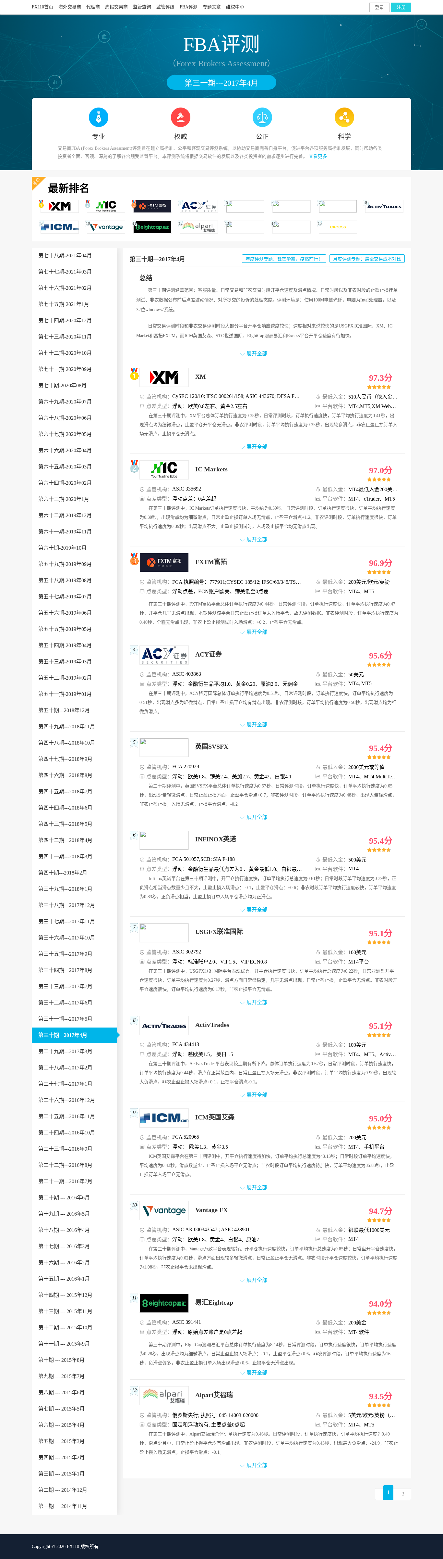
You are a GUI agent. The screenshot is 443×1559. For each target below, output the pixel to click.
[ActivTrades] (184, 1033)
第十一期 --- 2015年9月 (64, 1344)
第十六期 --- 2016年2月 (64, 1262)
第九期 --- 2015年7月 (61, 1376)
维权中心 (235, 7)
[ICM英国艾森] (186, 1126)
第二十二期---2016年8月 (65, 1165)
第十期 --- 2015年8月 (61, 1360)
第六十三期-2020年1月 (63, 499)
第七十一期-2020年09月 (65, 369)
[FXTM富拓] (183, 570)
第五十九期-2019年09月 (65, 564)
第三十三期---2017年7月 (65, 986)
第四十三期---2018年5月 (65, 824)
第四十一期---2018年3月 (65, 856)
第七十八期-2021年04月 (65, 255)
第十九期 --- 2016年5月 (64, 1214)
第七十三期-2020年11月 (65, 336)
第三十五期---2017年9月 (65, 954)
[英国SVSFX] (183, 755)
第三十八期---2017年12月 (66, 905)
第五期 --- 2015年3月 (61, 1441)
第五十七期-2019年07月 (65, 596)
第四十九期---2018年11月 (66, 726)
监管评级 (165, 7)
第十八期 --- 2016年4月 (64, 1230)
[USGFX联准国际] (191, 940)
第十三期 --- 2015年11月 (65, 1311)
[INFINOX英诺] (187, 847)
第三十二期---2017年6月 (65, 1002)
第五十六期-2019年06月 (65, 613)
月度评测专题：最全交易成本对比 (367, 259)
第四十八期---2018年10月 (66, 743)
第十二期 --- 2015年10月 (65, 1327)
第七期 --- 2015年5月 (61, 1409)
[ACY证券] (180, 663)
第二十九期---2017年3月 (65, 1051)
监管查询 (142, 7)
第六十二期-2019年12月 (65, 515)
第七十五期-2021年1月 (63, 304)
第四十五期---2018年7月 (65, 791)
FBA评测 (189, 7)
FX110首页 (42, 7)
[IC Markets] (183, 477)
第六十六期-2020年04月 (65, 450)
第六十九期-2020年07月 (65, 401)
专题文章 (212, 7)
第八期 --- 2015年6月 (61, 1392)
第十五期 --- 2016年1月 (64, 1279)
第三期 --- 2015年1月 (61, 1473)
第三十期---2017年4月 (221, 83)
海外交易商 (69, 7)
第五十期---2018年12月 (64, 710)
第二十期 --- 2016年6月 (64, 1197)
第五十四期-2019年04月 (65, 645)
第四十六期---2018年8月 (65, 775)
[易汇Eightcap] (186, 1311)
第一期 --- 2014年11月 (62, 1506)
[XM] (172, 385)
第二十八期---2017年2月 (65, 1067)
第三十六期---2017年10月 (66, 937)
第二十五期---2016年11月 (66, 1116)
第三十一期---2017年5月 (65, 1019)
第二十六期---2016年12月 (66, 1100)
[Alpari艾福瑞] (186, 1403)
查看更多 (318, 156)
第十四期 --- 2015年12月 (65, 1295)
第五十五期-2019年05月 (65, 629)
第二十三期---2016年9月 (65, 1149)
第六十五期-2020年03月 (65, 466)
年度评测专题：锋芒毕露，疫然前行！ (284, 259)
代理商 (93, 7)
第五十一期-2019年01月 (65, 694)
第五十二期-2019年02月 (65, 678)
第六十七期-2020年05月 (65, 434)
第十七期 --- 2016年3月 (64, 1246)
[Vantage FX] (183, 1218)
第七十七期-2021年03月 (65, 272)
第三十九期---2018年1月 (65, 889)
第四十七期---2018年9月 (65, 759)
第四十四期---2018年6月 (65, 808)
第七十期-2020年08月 (62, 385)
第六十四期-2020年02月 (65, 483)
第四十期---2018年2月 (62, 872)
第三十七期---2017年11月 (66, 921)
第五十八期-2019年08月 (65, 580)
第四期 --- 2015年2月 (61, 1457)
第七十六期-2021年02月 (65, 288)
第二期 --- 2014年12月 (62, 1490)
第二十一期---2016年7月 (65, 1181)
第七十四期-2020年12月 (65, 320)
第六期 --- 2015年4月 (61, 1425)
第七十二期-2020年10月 (65, 353)
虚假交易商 (116, 7)
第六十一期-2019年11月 (65, 531)
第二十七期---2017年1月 (65, 1084)
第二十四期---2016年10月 (66, 1132)
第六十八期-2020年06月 (65, 418)
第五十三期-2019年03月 (65, 661)
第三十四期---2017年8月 (65, 970)
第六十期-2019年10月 (62, 548)
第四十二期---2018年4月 (65, 840)
